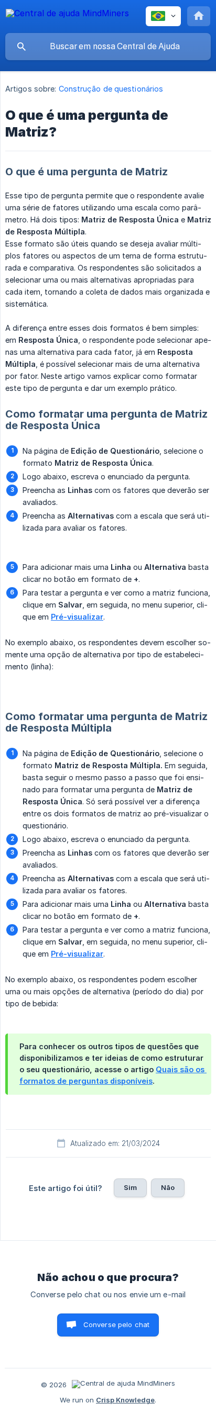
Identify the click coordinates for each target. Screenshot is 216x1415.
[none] (67, 15)
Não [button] (168, 1187)
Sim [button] (130, 1187)
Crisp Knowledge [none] (125, 1400)
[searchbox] (108, 46)
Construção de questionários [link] (111, 88)
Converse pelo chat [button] (116, 1324)
